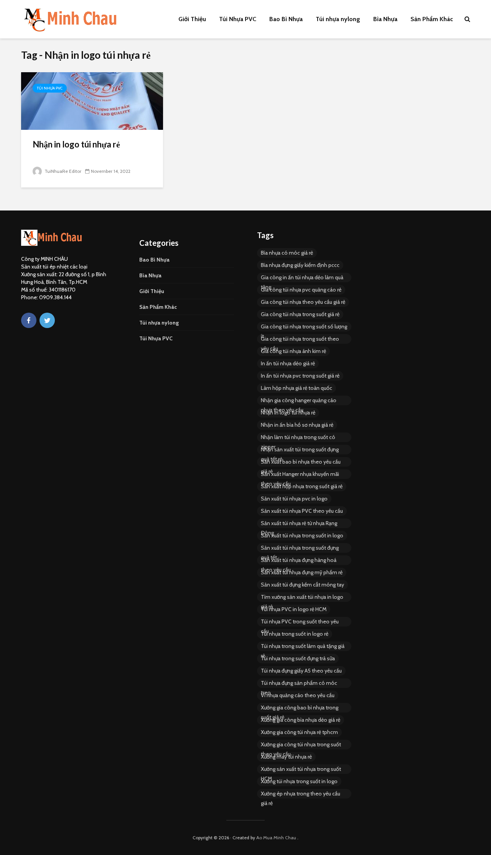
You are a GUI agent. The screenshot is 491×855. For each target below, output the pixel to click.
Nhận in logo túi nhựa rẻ (76, 144)
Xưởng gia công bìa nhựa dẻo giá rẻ (300, 719)
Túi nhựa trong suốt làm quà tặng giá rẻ (302, 647)
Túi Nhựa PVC (237, 19)
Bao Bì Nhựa (286, 19)
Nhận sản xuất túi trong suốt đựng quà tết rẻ (300, 450)
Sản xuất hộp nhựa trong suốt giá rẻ (302, 486)
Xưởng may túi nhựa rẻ (286, 756)
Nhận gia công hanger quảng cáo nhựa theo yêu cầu (298, 401)
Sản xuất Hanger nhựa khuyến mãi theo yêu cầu (300, 475)
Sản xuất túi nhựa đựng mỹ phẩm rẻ (302, 572)
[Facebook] (28, 320)
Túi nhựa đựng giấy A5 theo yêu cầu (301, 670)
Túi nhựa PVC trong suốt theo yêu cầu (300, 622)
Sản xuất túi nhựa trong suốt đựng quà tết (300, 548)
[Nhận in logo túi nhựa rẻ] (92, 100)
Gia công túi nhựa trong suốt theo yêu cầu (300, 339)
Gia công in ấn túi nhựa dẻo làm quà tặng (302, 278)
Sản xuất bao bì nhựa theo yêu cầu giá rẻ (301, 462)
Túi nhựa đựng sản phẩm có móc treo (299, 683)
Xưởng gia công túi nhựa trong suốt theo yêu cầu (301, 745)
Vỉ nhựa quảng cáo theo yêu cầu (297, 695)
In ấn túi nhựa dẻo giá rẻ (288, 363)
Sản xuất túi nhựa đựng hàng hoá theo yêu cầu (298, 561)
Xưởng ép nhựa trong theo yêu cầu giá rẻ (300, 794)
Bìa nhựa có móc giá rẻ (287, 252)
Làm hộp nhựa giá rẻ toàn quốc (296, 387)
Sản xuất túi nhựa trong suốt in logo (302, 535)
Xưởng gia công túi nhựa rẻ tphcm (299, 732)
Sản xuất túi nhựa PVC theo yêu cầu (302, 510)
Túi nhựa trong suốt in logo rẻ (294, 633)
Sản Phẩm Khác (431, 19)
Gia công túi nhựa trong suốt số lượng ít (304, 327)
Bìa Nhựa (385, 19)
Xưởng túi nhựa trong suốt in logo (299, 781)
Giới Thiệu (192, 19)
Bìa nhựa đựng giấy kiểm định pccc (300, 265)
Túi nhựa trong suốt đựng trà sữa (298, 658)
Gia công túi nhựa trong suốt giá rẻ (300, 314)
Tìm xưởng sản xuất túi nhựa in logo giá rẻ (302, 597)
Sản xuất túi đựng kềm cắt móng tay (302, 584)
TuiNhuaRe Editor (62, 171)
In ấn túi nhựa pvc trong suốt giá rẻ (300, 375)
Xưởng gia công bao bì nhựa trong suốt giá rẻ (299, 708)
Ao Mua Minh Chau (276, 837)
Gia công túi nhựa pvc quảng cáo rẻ (301, 289)
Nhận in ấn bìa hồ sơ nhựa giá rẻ (297, 424)
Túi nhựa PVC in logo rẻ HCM (293, 609)
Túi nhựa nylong (338, 19)
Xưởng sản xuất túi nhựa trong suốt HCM (301, 770)
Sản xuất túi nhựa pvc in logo (294, 498)
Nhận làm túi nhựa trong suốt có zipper (298, 438)
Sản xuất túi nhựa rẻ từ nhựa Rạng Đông (299, 524)
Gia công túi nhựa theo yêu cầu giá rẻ (303, 301)
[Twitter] (47, 320)
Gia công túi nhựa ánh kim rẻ (293, 351)
